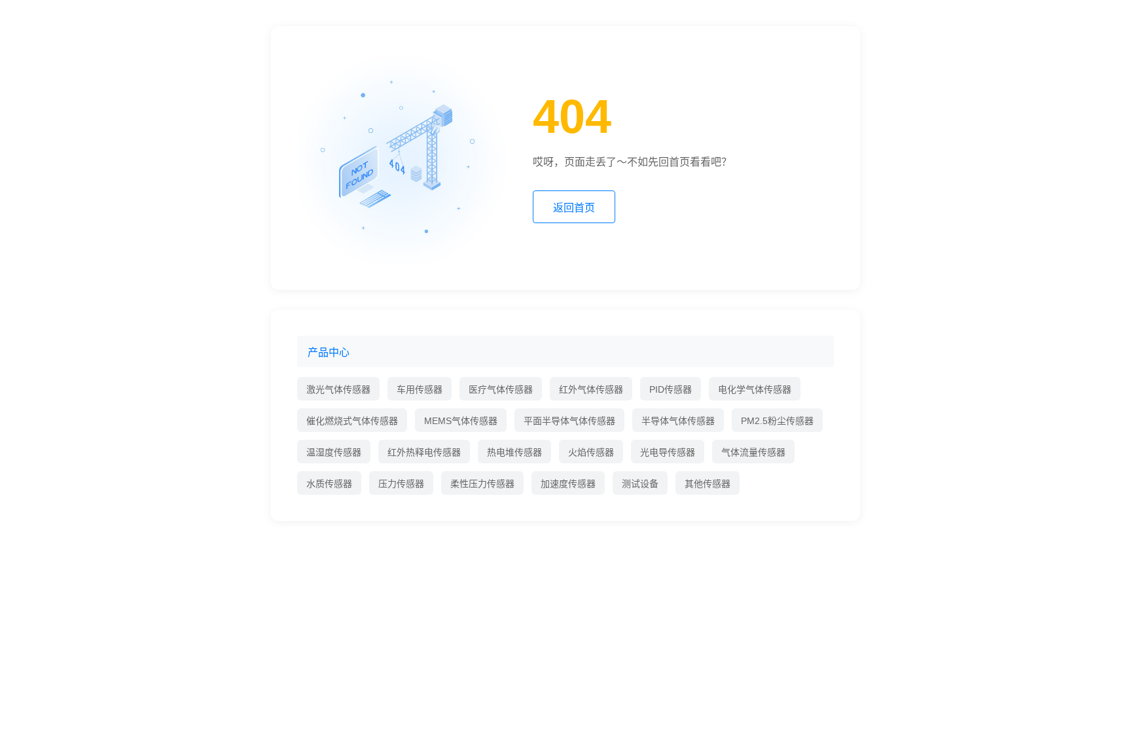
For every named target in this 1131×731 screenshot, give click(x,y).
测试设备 (640, 483)
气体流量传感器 (753, 452)
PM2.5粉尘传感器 (777, 421)
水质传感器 (329, 483)
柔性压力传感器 (482, 483)
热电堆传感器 (514, 452)
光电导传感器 (667, 452)
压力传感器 (401, 483)
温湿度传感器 (333, 452)
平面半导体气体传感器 (569, 421)
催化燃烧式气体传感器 (352, 421)
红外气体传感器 (591, 389)
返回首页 (574, 207)
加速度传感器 (568, 483)
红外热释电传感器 (424, 452)
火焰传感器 (591, 452)
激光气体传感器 (338, 389)
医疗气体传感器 (501, 389)
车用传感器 (419, 389)
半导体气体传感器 (678, 421)
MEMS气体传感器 (460, 421)
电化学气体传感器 (754, 389)
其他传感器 (707, 483)
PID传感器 (670, 389)
